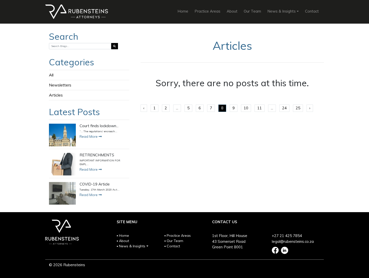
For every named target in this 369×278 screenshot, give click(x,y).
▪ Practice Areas (177, 235)
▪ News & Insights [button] (131, 246)
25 (298, 108)
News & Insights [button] (281, 11)
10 (246, 108)
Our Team (252, 11)
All (51, 74)
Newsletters (60, 84)
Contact (312, 11)
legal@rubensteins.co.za (293, 241)
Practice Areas (207, 11)
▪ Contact (172, 246)
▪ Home (123, 235)
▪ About (123, 241)
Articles (56, 95)
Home (182, 11)
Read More (89, 136)
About (232, 11)
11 (259, 108)
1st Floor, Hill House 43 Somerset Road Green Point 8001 (229, 241)
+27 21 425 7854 (287, 235)
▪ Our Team (173, 241)
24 (284, 108)
